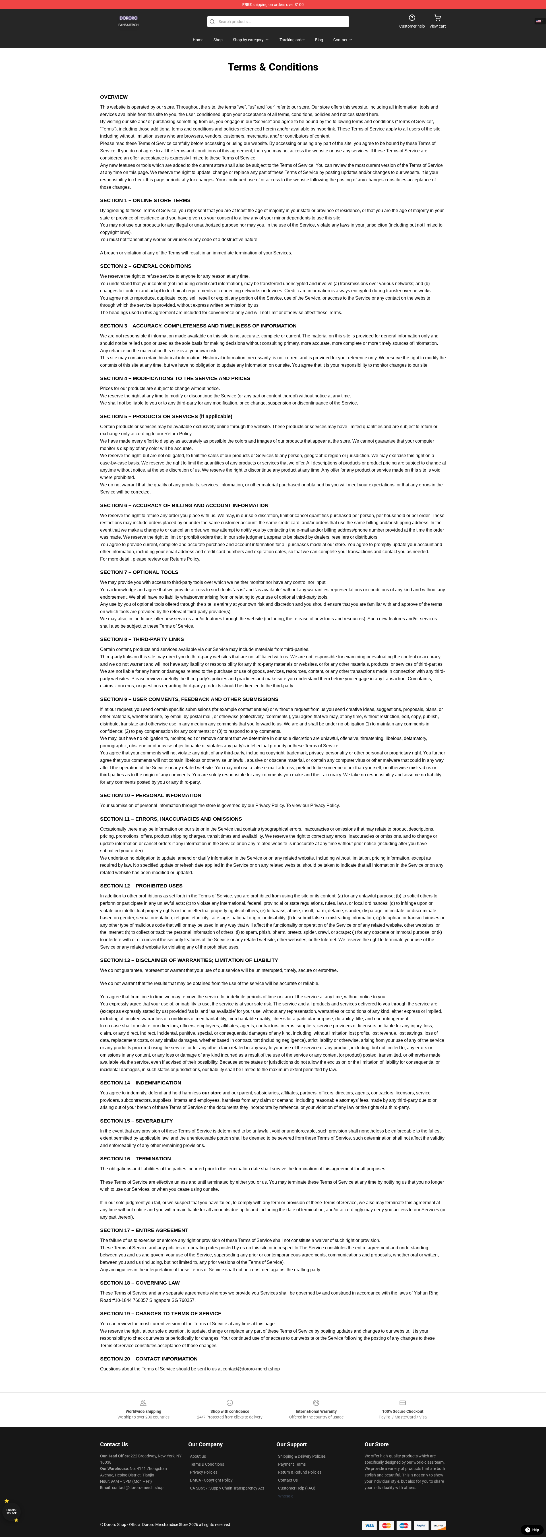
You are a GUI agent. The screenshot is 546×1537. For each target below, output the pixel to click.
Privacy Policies (203, 1472)
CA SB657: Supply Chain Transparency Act (227, 1488)
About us (198, 1456)
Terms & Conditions (207, 1464)
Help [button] (535, 1530)
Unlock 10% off (11, 1512)
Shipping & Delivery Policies (302, 1456)
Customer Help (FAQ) (296, 1488)
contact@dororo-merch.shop (251, 1368)
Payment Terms (292, 1464)
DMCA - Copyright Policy (211, 1480)
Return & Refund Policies (299, 1472)
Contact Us (288, 1480)
